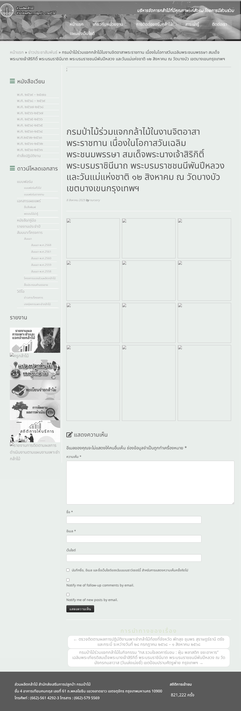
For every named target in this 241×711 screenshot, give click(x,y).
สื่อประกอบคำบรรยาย (36, 285)
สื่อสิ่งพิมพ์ (30, 207)
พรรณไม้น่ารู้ (31, 214)
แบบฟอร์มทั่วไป (32, 188)
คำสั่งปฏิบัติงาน (29, 156)
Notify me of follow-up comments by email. (100, 585)
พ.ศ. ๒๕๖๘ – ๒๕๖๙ (31, 101)
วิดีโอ (20, 291)
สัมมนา (28, 239)
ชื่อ (69, 512)
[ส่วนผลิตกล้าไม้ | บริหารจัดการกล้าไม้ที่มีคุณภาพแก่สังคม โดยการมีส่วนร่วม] (28, 10)
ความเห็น (73, 456)
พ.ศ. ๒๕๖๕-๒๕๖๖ (30, 119)
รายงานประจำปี (28, 226)
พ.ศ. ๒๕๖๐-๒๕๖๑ (30, 150)
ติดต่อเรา (219, 24)
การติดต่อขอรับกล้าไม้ (154, 24)
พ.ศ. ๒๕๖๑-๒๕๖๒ (30, 143)
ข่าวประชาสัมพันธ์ (42, 52)
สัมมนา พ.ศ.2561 (41, 252)
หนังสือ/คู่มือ (26, 220)
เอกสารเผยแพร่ (29, 201)
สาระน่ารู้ (192, 24)
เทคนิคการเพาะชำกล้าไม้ (37, 304)
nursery (95, 200)
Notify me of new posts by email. (92, 599)
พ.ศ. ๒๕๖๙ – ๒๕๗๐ (31, 95)
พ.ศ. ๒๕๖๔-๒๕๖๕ (30, 125)
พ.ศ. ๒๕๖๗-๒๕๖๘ (30, 107)
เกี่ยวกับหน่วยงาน (108, 24)
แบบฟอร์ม (25, 182)
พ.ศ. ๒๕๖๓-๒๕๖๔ (30, 131)
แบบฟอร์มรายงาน (34, 194)
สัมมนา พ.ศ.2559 (41, 265)
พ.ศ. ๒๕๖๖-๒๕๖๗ (30, 113)
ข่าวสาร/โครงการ (33, 298)
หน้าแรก (77, 24)
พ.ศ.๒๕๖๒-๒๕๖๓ (29, 137)
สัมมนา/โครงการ (30, 233)
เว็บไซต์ (71, 550)
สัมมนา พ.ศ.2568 (41, 245)
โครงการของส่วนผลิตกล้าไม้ (40, 278)
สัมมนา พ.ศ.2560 (41, 258)
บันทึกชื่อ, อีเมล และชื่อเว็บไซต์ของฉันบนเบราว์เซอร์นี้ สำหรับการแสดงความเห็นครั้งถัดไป (130, 570)
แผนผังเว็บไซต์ (82, 33)
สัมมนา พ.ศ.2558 (41, 271)
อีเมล (71, 531)
